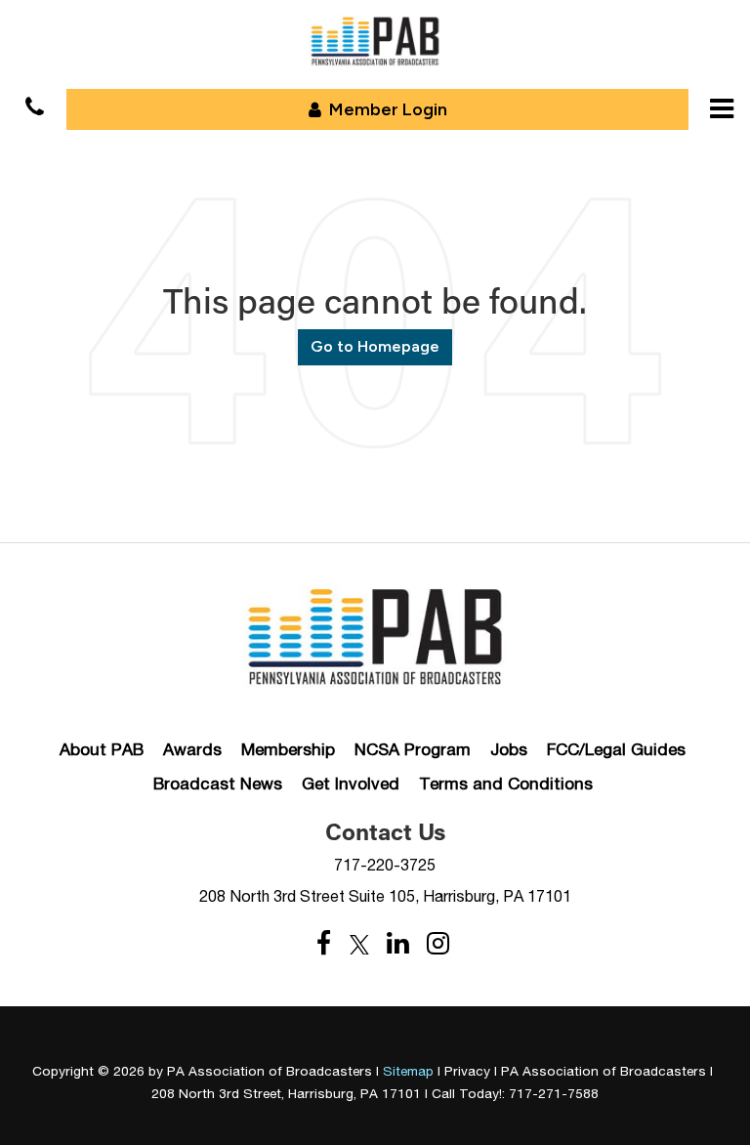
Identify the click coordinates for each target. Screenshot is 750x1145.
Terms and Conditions (506, 783)
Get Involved (350, 783)
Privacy (467, 1071)
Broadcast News (217, 783)
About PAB (102, 749)
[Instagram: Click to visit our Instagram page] (438, 944)
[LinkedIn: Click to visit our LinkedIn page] (398, 944)
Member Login (388, 109)
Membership (288, 749)
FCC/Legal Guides (616, 749)
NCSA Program (412, 749)
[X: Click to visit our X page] (359, 944)
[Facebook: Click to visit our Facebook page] (324, 944)
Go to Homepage (375, 346)
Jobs (508, 749)
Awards (192, 749)
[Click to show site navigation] (721, 108)
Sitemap (408, 1071)
